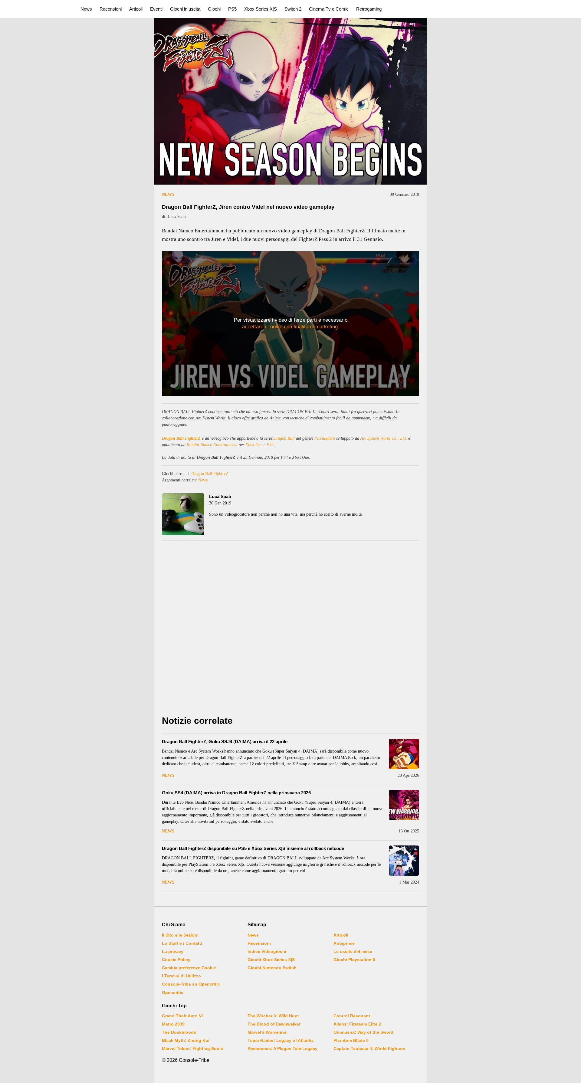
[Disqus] (290, 629)
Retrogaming (369, 8)
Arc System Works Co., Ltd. (383, 438)
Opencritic (172, 992)
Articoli (136, 8)
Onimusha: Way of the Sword (363, 1032)
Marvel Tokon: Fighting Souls (192, 1048)
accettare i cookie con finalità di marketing (290, 327)
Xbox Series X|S (260, 8)
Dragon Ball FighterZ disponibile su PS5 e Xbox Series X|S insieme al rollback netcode (253, 848)
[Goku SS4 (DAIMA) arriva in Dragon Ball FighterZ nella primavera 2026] (404, 805)
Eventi (156, 8)
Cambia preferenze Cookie (189, 967)
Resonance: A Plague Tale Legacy (282, 1048)
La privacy (172, 951)
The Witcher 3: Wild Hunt (273, 1015)
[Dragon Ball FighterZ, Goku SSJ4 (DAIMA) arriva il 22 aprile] (404, 754)
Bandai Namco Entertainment (212, 444)
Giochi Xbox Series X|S (271, 959)
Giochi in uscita (185, 8)
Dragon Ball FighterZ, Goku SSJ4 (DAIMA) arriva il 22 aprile (224, 741)
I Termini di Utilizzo (181, 975)
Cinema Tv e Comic (329, 8)
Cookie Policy (176, 959)
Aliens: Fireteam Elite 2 (357, 1024)
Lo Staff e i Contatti (182, 943)
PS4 (270, 444)
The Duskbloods (179, 1032)
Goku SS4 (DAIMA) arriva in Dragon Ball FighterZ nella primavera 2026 (236, 792)
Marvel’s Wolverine (267, 1032)
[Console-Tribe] (37, 9)
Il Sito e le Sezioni (180, 935)
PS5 (232, 8)
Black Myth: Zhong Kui (185, 1040)
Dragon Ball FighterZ (181, 438)
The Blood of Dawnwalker (274, 1024)
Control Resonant (351, 1015)
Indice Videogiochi (267, 951)
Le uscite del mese (352, 951)
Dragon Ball (284, 438)
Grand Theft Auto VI (182, 1015)
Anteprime (344, 943)
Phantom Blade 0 (351, 1040)
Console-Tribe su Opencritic (191, 984)
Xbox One (253, 444)
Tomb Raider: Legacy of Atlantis (281, 1040)
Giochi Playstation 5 (354, 959)
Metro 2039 (173, 1024)
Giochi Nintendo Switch (272, 967)
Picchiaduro (324, 438)
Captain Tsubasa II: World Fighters (369, 1048)
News (86, 8)
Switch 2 (292, 8)
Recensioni (111, 8)
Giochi (214, 8)
